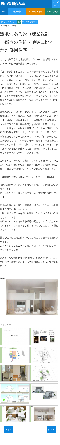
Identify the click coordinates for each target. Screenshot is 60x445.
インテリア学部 (35, 11)
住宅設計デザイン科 (8, 22)
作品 (19, 22)
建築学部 (17, 11)
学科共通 (25, 22)
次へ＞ (51, 429)
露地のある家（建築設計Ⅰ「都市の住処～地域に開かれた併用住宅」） (29, 42)
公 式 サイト (56, 3)
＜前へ (8, 429)
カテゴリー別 (52, 11)
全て (4, 11)
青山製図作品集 (13, 4)
